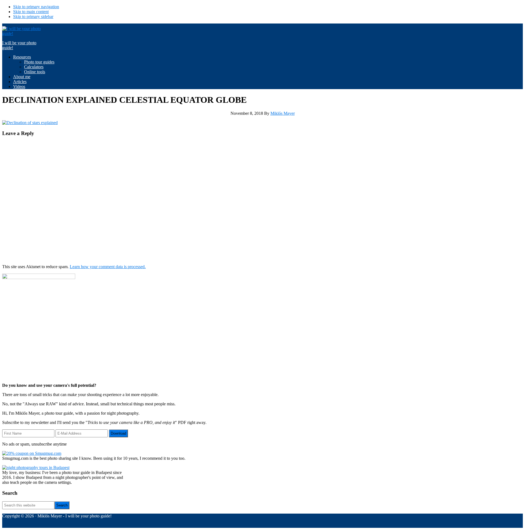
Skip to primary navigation (36, 6)
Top (512, 517)
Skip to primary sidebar (33, 16)
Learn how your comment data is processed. (108, 266)
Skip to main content (31, 11)
